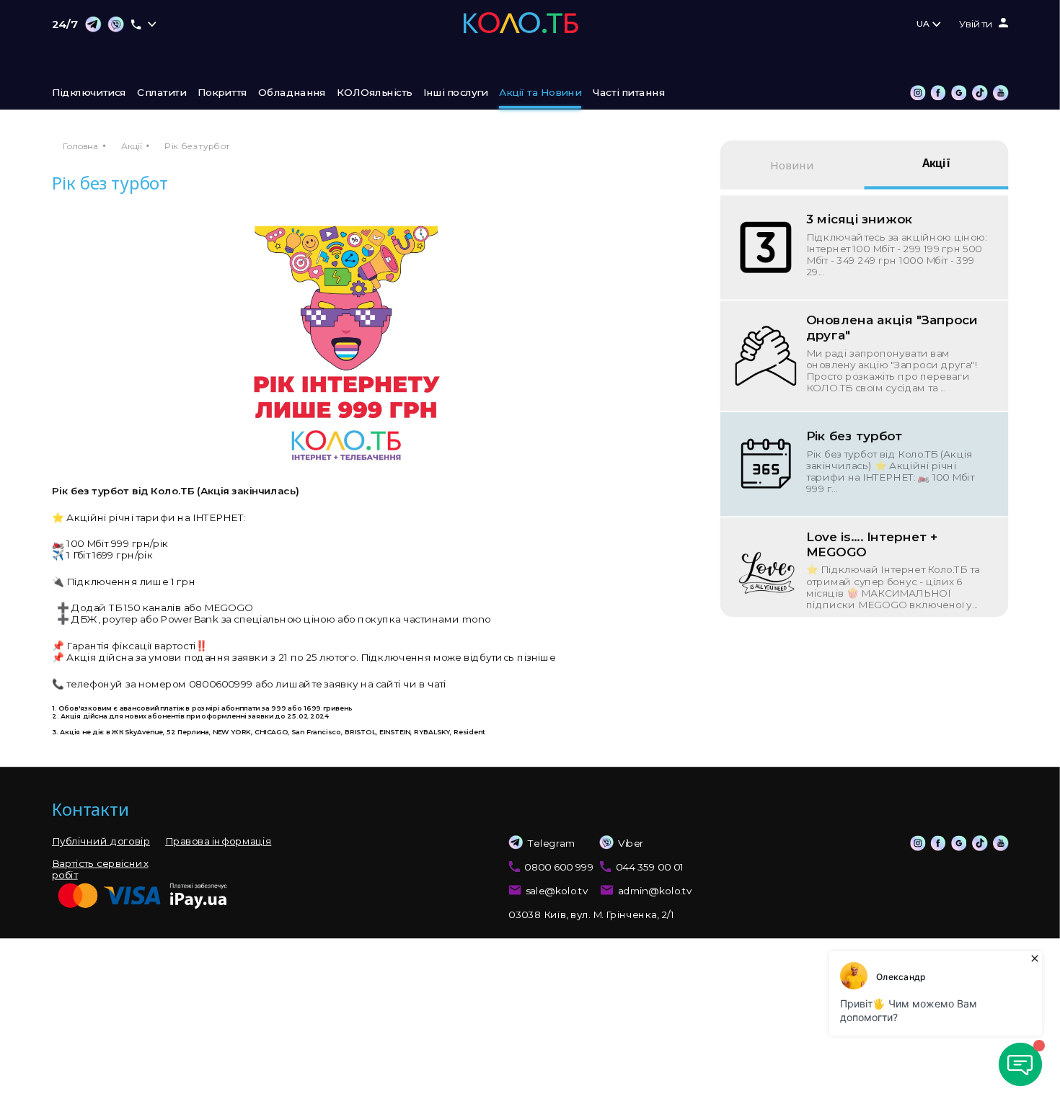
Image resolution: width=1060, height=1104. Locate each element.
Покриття (222, 93)
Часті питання (629, 93)
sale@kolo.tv (557, 890)
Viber (631, 843)
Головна (80, 146)
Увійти (976, 24)
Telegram (551, 843)
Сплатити (161, 93)
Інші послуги (455, 93)
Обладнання (292, 93)
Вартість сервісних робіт (100, 869)
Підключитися (89, 93)
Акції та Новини (540, 93)
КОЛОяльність (374, 93)
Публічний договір (101, 841)
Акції (131, 146)
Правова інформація (218, 841)
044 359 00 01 (650, 867)
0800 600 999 (558, 867)
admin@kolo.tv (655, 890)
